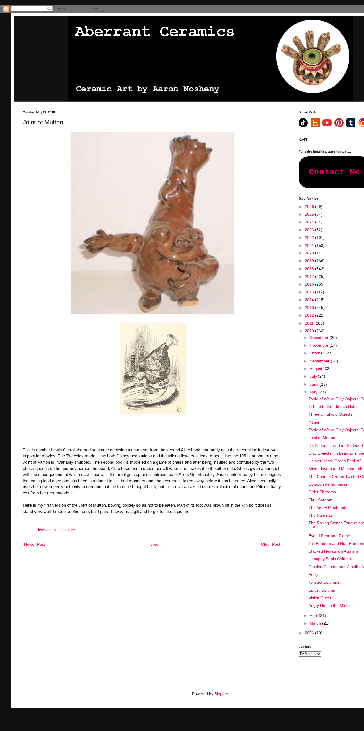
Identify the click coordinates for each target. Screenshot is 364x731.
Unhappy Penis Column (330, 559)
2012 (310, 315)
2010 (310, 330)
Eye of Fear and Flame (329, 535)
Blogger (221, 693)
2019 (310, 260)
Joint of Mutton (322, 437)
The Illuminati (321, 515)
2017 (310, 276)
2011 (310, 323)
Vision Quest (320, 598)
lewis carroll (47, 530)
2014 (310, 299)
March (316, 623)
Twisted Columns (324, 582)
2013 (310, 307)
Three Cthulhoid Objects (330, 414)
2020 (310, 253)
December (320, 337)
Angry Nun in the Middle (330, 605)
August (316, 368)
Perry (313, 574)
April (314, 615)
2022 (310, 237)
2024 (310, 222)
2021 (310, 245)
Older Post (270, 544)
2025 (310, 214)
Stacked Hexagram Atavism (333, 551)
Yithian (314, 422)
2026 (310, 206)
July (314, 376)
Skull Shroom (320, 500)
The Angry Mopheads (328, 507)
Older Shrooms (322, 492)
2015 (310, 292)
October (317, 353)
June (315, 384)
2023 (310, 229)
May (314, 392)
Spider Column (322, 590)
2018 (310, 268)
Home (153, 544)
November (320, 345)
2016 (310, 284)
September (320, 361)
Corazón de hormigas (328, 484)
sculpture (67, 530)
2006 (310, 633)
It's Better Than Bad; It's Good (336, 445)
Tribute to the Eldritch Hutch (334, 406)
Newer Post (34, 544)
